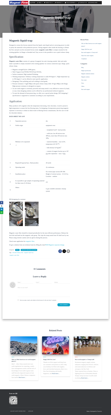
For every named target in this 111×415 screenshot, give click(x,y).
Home (33, 2)
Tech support (71, 2)
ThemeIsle (99, 411)
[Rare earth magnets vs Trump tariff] (87, 345)
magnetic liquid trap (28, 252)
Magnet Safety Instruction (17, 411)
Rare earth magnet (85, 89)
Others (82, 86)
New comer (84, 80)
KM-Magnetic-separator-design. (55, 245)
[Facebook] (1, 202)
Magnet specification (86, 70)
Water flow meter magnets (87, 55)
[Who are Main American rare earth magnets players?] (23, 345)
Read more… (22, 377)
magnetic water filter (14, 255)
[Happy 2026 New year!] (55, 345)
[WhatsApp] (1, 212)
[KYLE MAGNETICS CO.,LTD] (18, 3)
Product (59, 2)
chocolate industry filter (17, 252)
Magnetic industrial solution (29, 249)
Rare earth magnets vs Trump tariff (89, 52)
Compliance (84, 58)
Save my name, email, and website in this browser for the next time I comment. (38, 300)
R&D (40, 2)
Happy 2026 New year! (86, 49)
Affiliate (30, 411)
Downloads (93, 2)
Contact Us (83, 2)
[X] (1, 206)
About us (49, 2)
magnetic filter (30, 241)
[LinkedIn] (1, 209)
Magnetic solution (85, 77)
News (82, 83)
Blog (17, 249)
